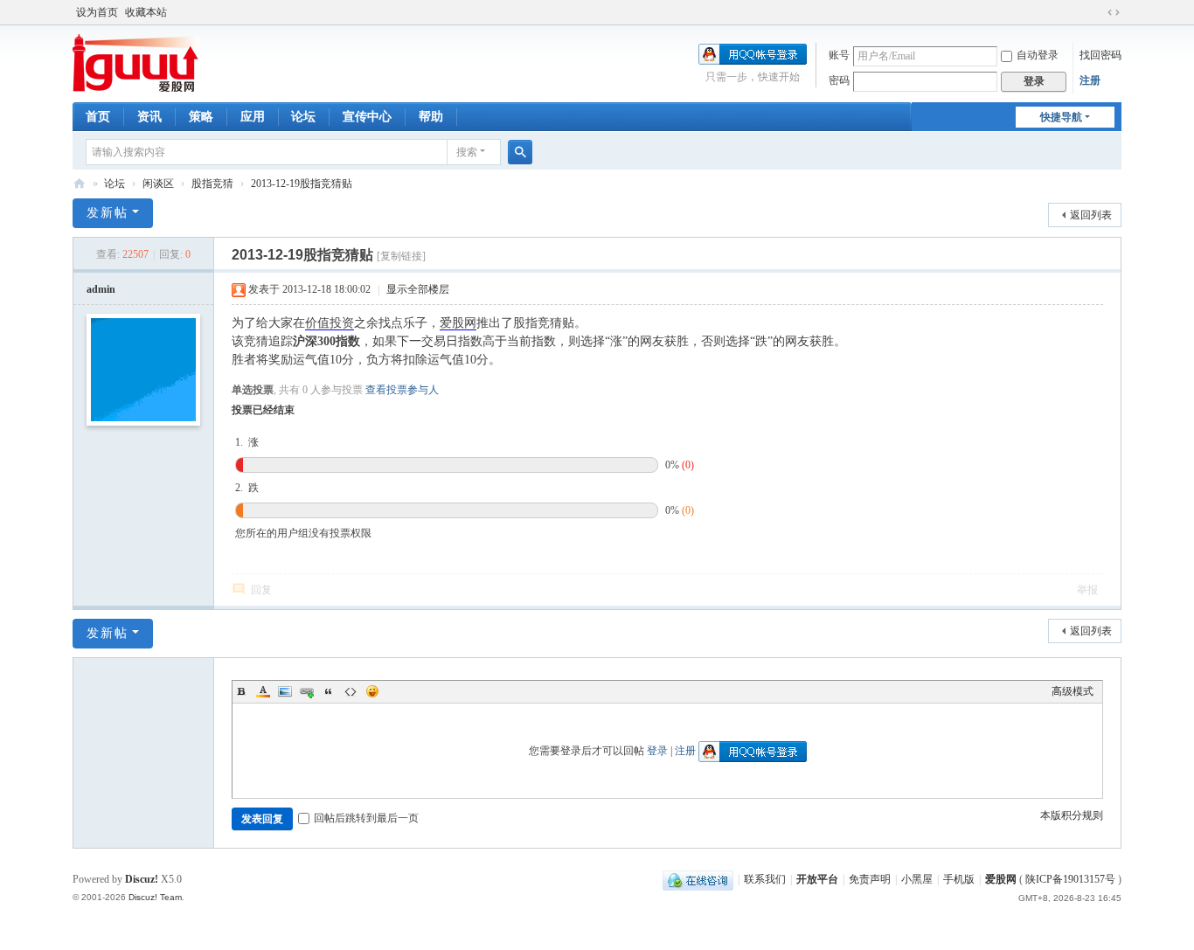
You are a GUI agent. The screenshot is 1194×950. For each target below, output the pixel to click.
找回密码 (1100, 55)
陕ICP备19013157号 (1070, 879)
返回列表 (1091, 215)
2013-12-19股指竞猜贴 (301, 183)
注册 (1089, 80)
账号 (839, 55)
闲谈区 (158, 183)
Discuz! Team (155, 897)
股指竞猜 (212, 183)
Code (350, 691)
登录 (657, 751)
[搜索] (520, 152)
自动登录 (1038, 55)
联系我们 (765, 879)
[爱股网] (136, 62)
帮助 (431, 116)
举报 (1087, 590)
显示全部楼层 (417, 289)
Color (263, 691)
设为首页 (97, 12)
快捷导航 (1061, 117)
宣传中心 (367, 116)
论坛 (303, 116)
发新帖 (107, 212)
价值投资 (329, 322)
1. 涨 (247, 442)
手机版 (959, 879)
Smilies (372, 691)
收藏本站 (146, 12)
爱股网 (80, 184)
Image (285, 691)
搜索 (466, 152)
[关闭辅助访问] (1097, 12)
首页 (98, 116)
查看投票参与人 (402, 390)
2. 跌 (247, 488)
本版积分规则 (1071, 815)
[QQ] (698, 879)
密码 (839, 80)
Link (307, 691)
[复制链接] (401, 256)
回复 (261, 590)
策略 (201, 116)
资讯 (149, 116)
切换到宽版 (1113, 12)
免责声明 (870, 879)
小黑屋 (917, 879)
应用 (252, 116)
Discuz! (141, 879)
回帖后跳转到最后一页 (366, 818)
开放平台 (817, 879)
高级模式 (1072, 691)
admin (101, 289)
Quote (328, 691)
